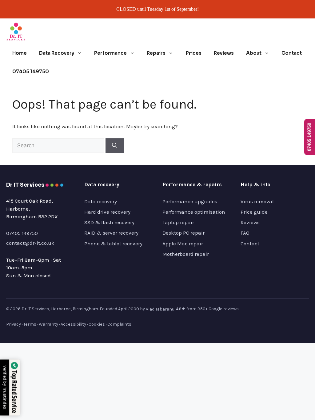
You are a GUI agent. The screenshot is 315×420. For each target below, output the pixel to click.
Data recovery (100, 201)
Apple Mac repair (182, 243)
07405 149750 (30, 71)
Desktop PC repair (183, 233)
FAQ (245, 233)
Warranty (48, 324)
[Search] (115, 145)
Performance (110, 53)
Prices (193, 53)
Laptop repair (178, 222)
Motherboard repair (185, 254)
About (253, 53)
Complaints (119, 324)
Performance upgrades (189, 201)
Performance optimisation (193, 212)
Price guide (254, 212)
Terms (29, 324)
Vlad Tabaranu (160, 309)
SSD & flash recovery (109, 222)
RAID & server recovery (111, 233)
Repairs (156, 53)
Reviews (224, 53)
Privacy (13, 324)
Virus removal (257, 201)
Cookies (97, 324)
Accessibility (73, 324)
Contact (291, 53)
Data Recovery (56, 53)
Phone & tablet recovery (113, 243)
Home (19, 53)
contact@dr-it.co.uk (30, 243)
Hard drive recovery (107, 212)
